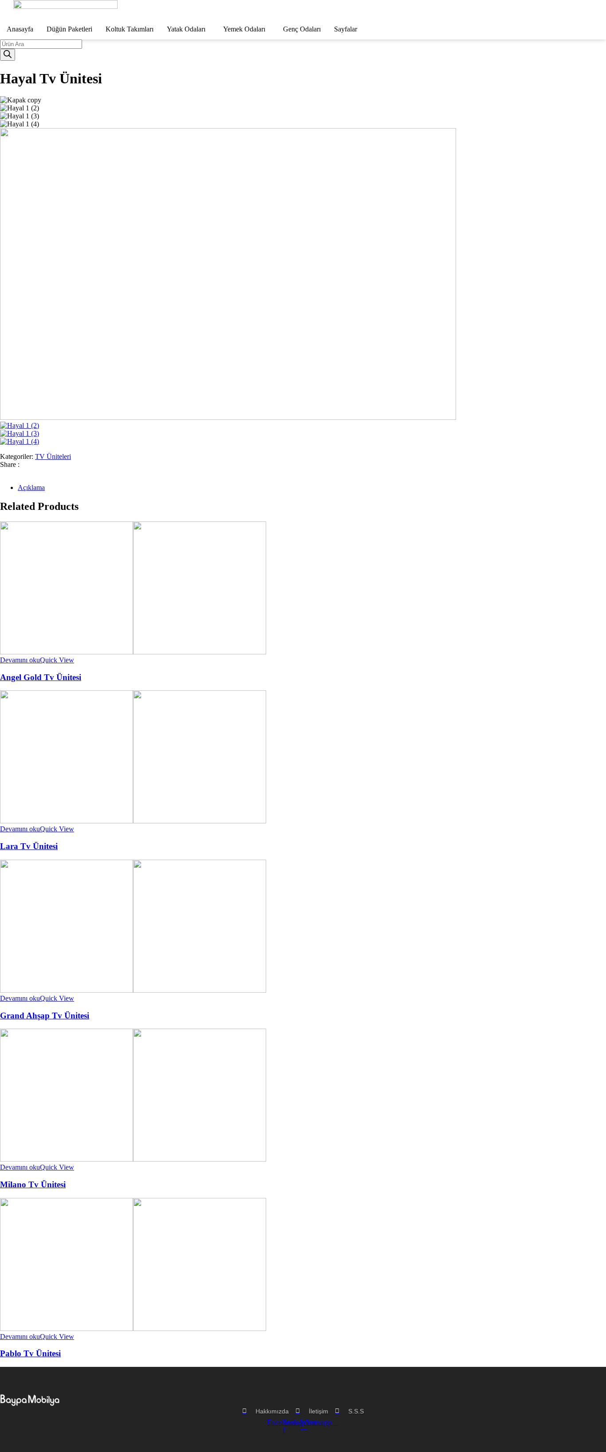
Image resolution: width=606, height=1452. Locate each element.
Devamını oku (20, 660)
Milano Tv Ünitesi (33, 1184)
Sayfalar (345, 29)
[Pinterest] (18, 472)
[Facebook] (2, 472)
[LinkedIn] (13, 472)
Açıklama (31, 487)
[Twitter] (8, 472)
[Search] (7, 55)
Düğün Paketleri (69, 29)
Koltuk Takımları (129, 29)
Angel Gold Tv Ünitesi (40, 677)
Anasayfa (20, 29)
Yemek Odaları (244, 29)
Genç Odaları (302, 29)
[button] (188, 29)
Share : (10, 464)
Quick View (57, 660)
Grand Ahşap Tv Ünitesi (44, 1015)
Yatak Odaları (186, 29)
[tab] (312, 488)
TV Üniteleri (53, 456)
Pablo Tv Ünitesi (30, 1353)
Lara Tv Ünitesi (29, 846)
